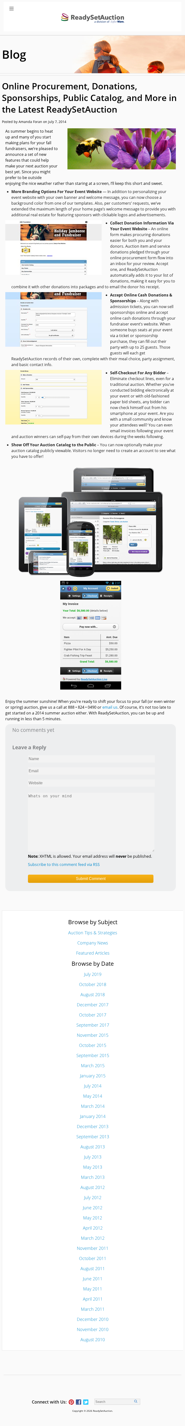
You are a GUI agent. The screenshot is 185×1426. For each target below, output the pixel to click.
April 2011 (93, 1299)
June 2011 (92, 1279)
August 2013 (92, 1147)
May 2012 (92, 1218)
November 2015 (92, 1035)
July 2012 (92, 1197)
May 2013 (92, 1167)
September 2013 (92, 1136)
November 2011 (92, 1248)
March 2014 (93, 1106)
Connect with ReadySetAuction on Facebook (78, 1402)
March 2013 (93, 1177)
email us (110, 707)
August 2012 (92, 1187)
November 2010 (92, 1329)
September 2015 (92, 1055)
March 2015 (93, 1065)
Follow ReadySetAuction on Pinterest (71, 1402)
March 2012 (93, 1238)
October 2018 (92, 984)
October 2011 (92, 1258)
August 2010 (92, 1339)
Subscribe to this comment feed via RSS (64, 864)
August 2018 (92, 994)
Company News (92, 943)
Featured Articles (92, 953)
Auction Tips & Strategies (92, 933)
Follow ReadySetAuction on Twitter (85, 1402)
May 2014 (92, 1096)
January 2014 (93, 1116)
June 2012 (92, 1207)
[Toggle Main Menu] (92, 16)
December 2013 (92, 1126)
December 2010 (92, 1319)
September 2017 (92, 1025)
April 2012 (93, 1228)
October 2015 (92, 1045)
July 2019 (92, 974)
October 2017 (92, 1015)
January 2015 (93, 1076)
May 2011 (92, 1289)
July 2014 (92, 1086)
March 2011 (93, 1309)
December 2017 (92, 1005)
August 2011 (92, 1268)
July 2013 (92, 1157)
